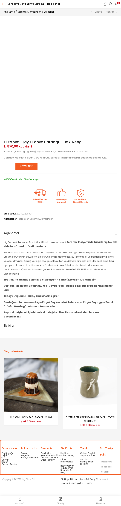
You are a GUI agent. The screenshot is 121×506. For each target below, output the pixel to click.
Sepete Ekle (26, 166)
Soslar (24, 453)
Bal (3, 457)
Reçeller (25, 455)
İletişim (84, 463)
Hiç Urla (64, 453)
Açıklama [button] (11, 233)
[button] (116, 4)
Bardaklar (49, 11)
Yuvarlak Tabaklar (50, 455)
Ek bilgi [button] (9, 325)
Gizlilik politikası (68, 479)
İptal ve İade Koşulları (71, 483)
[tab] (60, 233)
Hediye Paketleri (29, 457)
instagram (106, 461)
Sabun (4, 462)
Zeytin (4, 455)
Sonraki (110, 11)
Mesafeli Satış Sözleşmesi (94, 479)
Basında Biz (66, 470)
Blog (62, 472)
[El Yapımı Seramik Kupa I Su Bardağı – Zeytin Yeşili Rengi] (90, 384)
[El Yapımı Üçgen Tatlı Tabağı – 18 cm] (31, 384)
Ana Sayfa (9, 11)
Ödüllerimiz (66, 468)
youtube (105, 471)
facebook (106, 466)
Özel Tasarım (48, 459)
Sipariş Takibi (87, 461)
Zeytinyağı (7, 453)
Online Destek (87, 453)
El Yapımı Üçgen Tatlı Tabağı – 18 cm (31, 417)
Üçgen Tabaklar (49, 457)
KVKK (89, 483)
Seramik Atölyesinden (29, 11)
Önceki (98, 11)
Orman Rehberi (9, 464)
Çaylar (5, 459)
